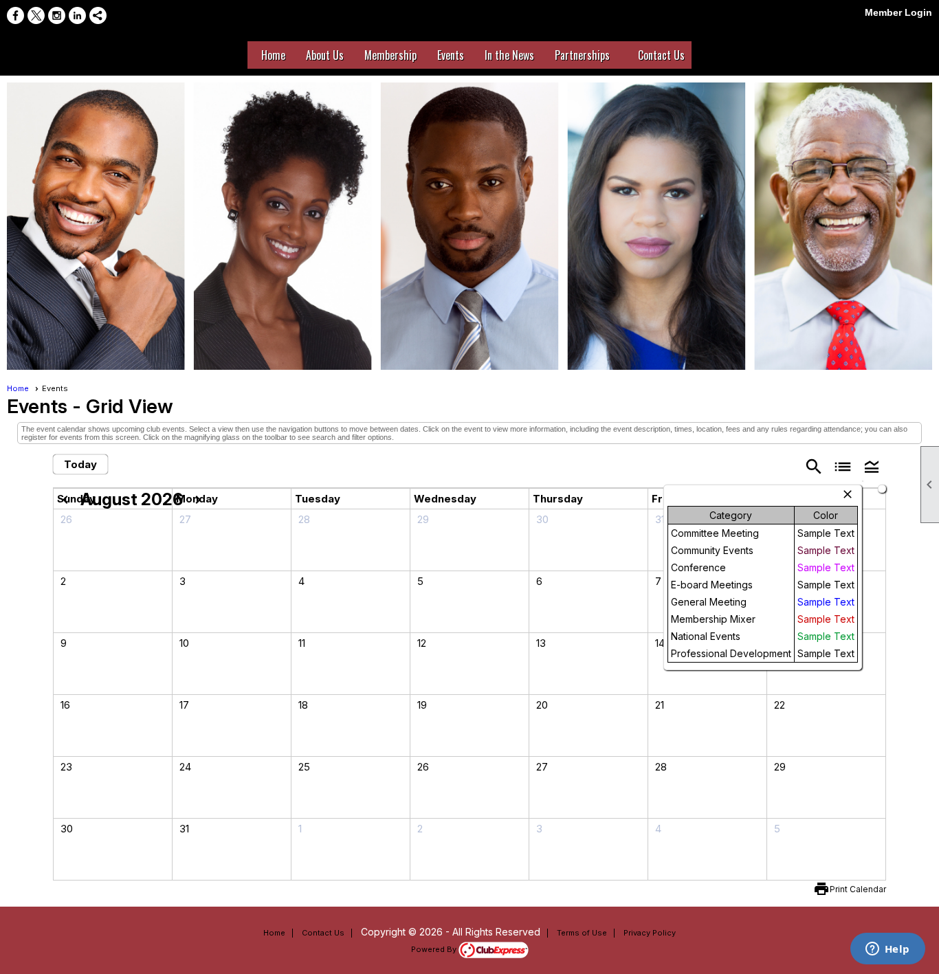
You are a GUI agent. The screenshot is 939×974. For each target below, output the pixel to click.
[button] (871, 465)
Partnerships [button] (582, 55)
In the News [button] (509, 55)
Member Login (898, 12)
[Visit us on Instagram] (56, 15)
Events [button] (450, 55)
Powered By (435, 949)
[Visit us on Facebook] (15, 15)
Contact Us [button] (661, 55)
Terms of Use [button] (582, 933)
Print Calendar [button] (858, 889)
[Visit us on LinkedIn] (77, 15)
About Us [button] (325, 55)
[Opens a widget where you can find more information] (887, 950)
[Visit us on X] (36, 15)
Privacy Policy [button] (649, 933)
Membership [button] (390, 55)
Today (80, 464)
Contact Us (323, 933)
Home (273, 55)
